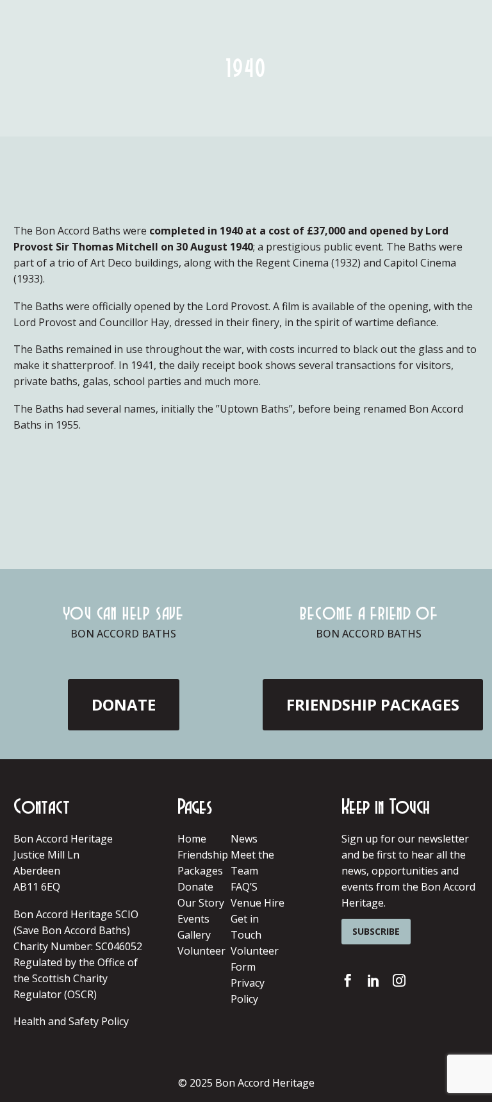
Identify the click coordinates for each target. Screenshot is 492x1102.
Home (191, 839)
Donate (195, 887)
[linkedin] (373, 980)
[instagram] (399, 980)
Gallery (194, 935)
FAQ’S (244, 887)
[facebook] (347, 980)
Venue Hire (257, 903)
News (244, 839)
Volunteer (201, 951)
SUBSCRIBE (376, 931)
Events (193, 919)
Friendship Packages (372, 704)
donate (124, 704)
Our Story (200, 903)
